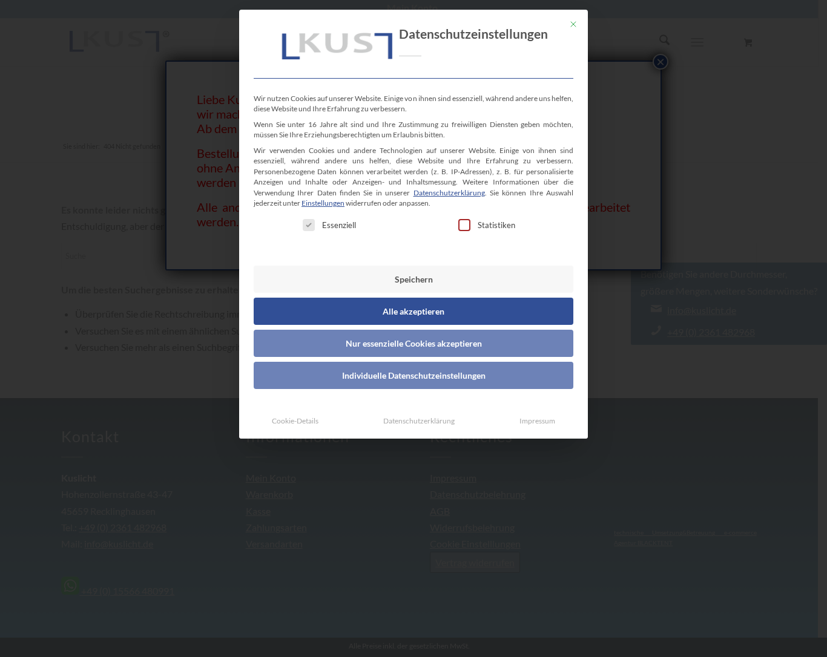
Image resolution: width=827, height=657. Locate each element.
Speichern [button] (414, 279)
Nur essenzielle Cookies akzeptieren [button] (414, 343)
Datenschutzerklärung (449, 192)
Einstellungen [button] (322, 203)
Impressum (537, 420)
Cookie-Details (295, 420)
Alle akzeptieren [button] (413, 311)
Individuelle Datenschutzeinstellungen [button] (414, 375)
